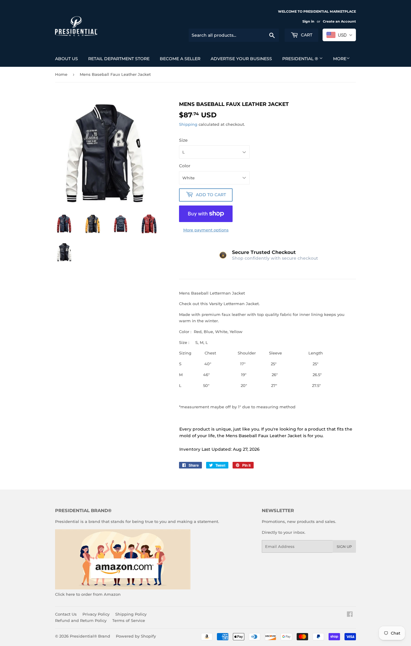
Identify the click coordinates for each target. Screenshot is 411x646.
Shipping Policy (131, 614)
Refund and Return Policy (81, 620)
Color (184, 165)
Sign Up (344, 546)
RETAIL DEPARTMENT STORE (119, 58)
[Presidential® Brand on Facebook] (350, 615)
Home (61, 74)
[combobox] (339, 35)
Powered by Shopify (136, 636)
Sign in (308, 21)
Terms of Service (128, 620)
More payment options (206, 229)
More (339, 58)
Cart (306, 35)
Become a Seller (180, 58)
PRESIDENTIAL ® (300, 58)
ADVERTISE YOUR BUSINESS (241, 58)
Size (183, 140)
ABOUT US (66, 58)
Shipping (188, 124)
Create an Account (339, 21)
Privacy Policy (96, 614)
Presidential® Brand (90, 636)
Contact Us (66, 614)
